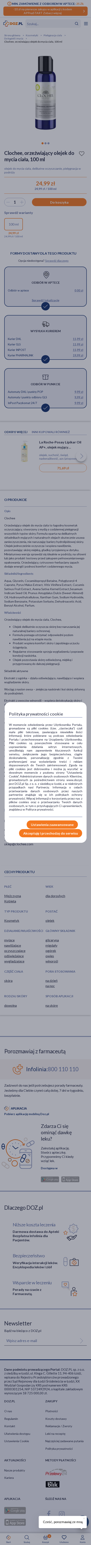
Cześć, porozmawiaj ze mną (63, 1522)
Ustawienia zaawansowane (52, 825)
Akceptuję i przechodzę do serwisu (50, 833)
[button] (83, 1517)
